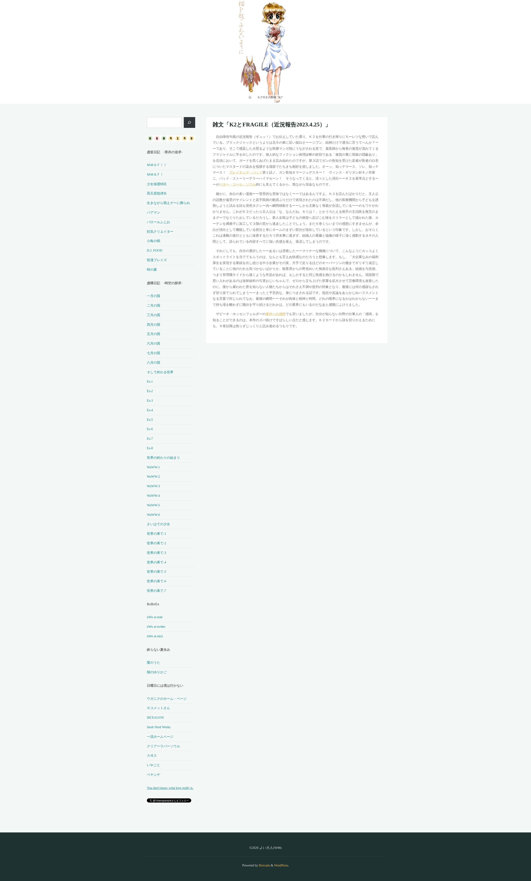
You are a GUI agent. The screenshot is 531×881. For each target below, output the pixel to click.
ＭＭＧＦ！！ (157, 165)
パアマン (153, 212)
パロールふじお (158, 222)
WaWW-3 (153, 486)
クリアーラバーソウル (163, 746)
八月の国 (153, 362)
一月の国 (153, 296)
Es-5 (150, 419)
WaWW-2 (153, 476)
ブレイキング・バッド (245, 172)
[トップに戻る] (514, 864)
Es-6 (150, 429)
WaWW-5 (153, 505)
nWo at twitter (156, 626)
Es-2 (150, 391)
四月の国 (153, 324)
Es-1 (150, 381)
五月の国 (153, 334)
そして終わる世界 (160, 372)
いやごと (153, 765)
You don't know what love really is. (170, 788)
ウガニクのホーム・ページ (167, 698)
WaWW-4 (153, 495)
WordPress (281, 865)
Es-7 (150, 438)
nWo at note (155, 617)
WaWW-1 (153, 467)
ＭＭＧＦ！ (155, 174)
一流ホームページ (160, 736)
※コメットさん (158, 708)
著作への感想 (276, 314)
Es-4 (150, 410)
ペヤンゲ (153, 774)
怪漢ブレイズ (157, 260)
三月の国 (153, 315)
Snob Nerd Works (159, 727)
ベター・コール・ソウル (237, 184)
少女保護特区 (157, 184)
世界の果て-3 (156, 552)
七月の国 (153, 353)
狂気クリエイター (160, 231)
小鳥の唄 (153, 241)
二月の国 (153, 305)
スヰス (152, 755)
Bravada (264, 865)
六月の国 (153, 343)
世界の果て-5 (156, 571)
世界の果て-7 (156, 590)
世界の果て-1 (156, 533)
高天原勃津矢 (157, 193)
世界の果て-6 (156, 581)
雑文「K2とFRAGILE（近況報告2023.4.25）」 (272, 124)
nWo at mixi (155, 636)
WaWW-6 (153, 514)
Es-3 (150, 400)
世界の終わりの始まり (163, 457)
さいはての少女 (158, 524)
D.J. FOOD (154, 250)
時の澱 (152, 269)
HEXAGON (155, 717)
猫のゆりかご (157, 672)
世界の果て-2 (156, 543)
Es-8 (150, 448)
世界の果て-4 (156, 562)
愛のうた (153, 662)
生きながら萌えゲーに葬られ (168, 203)
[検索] (189, 122)
